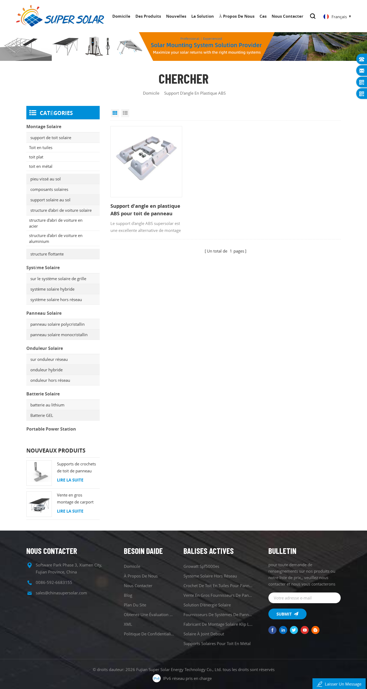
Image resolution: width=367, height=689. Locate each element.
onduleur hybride (46, 369)
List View (125, 113)
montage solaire (43, 126)
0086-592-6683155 (54, 582)
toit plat (36, 157)
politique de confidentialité (149, 633)
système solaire (43, 268)
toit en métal (40, 166)
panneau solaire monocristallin (59, 334)
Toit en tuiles (40, 147)
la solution (202, 16)
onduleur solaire (44, 348)
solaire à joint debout (204, 633)
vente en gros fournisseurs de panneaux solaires (218, 595)
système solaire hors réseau (56, 299)
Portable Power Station (51, 429)
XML (128, 624)
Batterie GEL (41, 415)
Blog (128, 595)
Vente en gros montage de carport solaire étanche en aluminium (75, 498)
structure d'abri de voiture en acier (55, 223)
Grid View (115, 113)
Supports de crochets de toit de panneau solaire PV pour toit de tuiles (77, 467)
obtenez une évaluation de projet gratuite (149, 614)
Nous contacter (287, 16)
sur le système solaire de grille (58, 278)
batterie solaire (43, 394)
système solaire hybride (52, 289)
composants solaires (49, 189)
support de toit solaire (50, 137)
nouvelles (176, 16)
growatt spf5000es (201, 566)
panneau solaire (44, 313)
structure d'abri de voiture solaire (61, 210)
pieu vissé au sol (45, 178)
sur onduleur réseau (49, 359)
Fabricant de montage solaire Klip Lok (218, 624)
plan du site (135, 604)
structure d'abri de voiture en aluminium (55, 238)
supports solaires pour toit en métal (217, 643)
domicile (121, 16)
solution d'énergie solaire (207, 604)
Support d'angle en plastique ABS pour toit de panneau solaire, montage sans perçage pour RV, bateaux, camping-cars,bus (145, 210)
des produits (148, 16)
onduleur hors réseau (50, 380)
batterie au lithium (47, 405)
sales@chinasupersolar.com (61, 592)
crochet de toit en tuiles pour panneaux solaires (218, 585)
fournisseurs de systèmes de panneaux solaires (218, 614)
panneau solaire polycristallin (57, 324)
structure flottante (47, 254)
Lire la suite (70, 480)
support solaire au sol (50, 199)
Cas (263, 16)
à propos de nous (236, 16)
